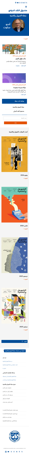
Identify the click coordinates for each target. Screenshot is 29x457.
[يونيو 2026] (14, 154)
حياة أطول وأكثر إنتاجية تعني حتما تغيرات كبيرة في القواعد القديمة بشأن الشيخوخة (14, 91)
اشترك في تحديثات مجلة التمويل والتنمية (14, 351)
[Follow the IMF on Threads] (19, 2)
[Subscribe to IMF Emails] (6, 451)
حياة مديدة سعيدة (19, 87)
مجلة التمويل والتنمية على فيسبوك (9, 376)
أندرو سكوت (23, 66)
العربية (26, 39)
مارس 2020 (15, 85)
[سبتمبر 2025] (14, 305)
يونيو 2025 (15, 56)
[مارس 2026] (14, 204)
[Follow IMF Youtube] (8, 451)
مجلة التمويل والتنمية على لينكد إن (9, 380)
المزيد (25, 341)
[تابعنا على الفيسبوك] (19, 451)
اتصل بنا (4, 368)
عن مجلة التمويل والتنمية (7, 361)
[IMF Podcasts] (15, 2)
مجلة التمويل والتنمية (18, 107)
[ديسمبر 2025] (14, 255)
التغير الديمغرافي (22, 56)
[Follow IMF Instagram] (21, 2)
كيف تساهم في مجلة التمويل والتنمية (10, 365)
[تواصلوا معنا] (26, 2)
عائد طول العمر (21, 58)
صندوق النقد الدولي (18, 111)
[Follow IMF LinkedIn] (23, 2)
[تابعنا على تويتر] (22, 451)
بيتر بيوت (17, 66)
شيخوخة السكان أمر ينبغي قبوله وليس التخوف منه (16, 62)
